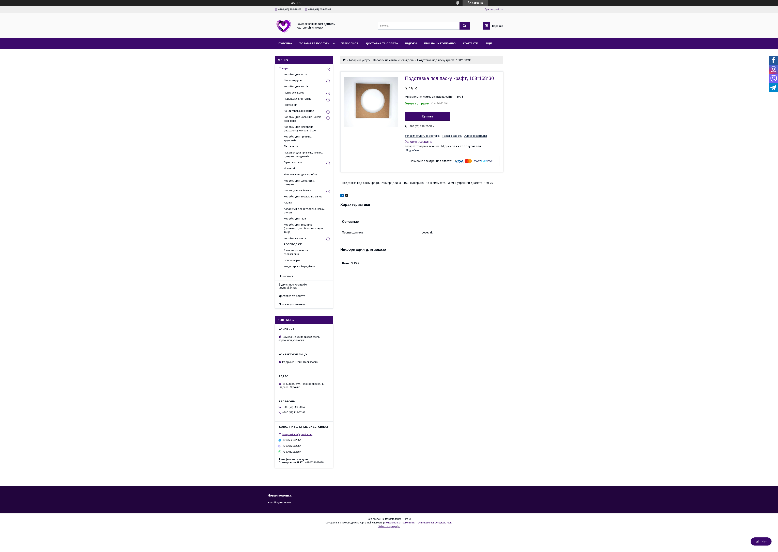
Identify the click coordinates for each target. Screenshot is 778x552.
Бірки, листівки (293, 162)
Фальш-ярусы (293, 80)
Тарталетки (291, 146)
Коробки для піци (295, 218)
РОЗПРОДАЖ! (293, 244)
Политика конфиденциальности (434, 522)
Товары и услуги (359, 60)
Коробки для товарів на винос (303, 196)
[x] (346, 196)
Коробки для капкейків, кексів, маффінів (303, 118)
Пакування (290, 104)
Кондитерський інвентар (299, 110)
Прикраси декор (294, 92)
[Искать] (465, 26)
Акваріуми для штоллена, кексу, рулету (304, 210)
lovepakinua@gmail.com (297, 434)
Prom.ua (406, 519)
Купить (427, 116)
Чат (764, 541)
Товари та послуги (314, 43)
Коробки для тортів (296, 86)
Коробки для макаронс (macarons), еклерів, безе (300, 128)
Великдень (407, 60)
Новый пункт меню (279, 502)
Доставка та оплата (382, 43)
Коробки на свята (385, 60)
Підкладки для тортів (297, 98)
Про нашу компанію (440, 43)
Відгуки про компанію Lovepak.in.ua (293, 286)
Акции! (288, 202)
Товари (284, 68)
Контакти (470, 43)
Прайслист (349, 43)
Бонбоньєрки (292, 260)
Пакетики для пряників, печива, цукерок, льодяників (303, 154)
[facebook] (342, 196)
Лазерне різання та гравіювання (296, 252)
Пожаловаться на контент (399, 522)
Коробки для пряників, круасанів (298, 138)
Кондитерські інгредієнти (299, 266)
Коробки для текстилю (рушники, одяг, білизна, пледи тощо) (303, 228)
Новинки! (289, 168)
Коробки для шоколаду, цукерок (299, 182)
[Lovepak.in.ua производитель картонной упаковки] (283, 33)
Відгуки (411, 43)
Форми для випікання (297, 190)
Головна (285, 43)
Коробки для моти (295, 74)
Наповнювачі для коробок (300, 174)
